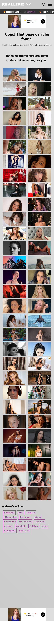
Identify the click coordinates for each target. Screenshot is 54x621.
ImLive (45, 526)
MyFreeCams (25, 521)
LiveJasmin (25, 517)
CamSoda (39, 521)
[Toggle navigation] (50, 4)
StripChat (31, 512)
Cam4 (20, 512)
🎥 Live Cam (29, 12)
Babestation (24, 530)
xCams (37, 517)
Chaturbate (9, 512)
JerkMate (8, 526)
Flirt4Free (33, 526)
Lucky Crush (10, 530)
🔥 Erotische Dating (11, 12)
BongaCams (10, 521)
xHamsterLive (10, 517)
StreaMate (21, 526)
